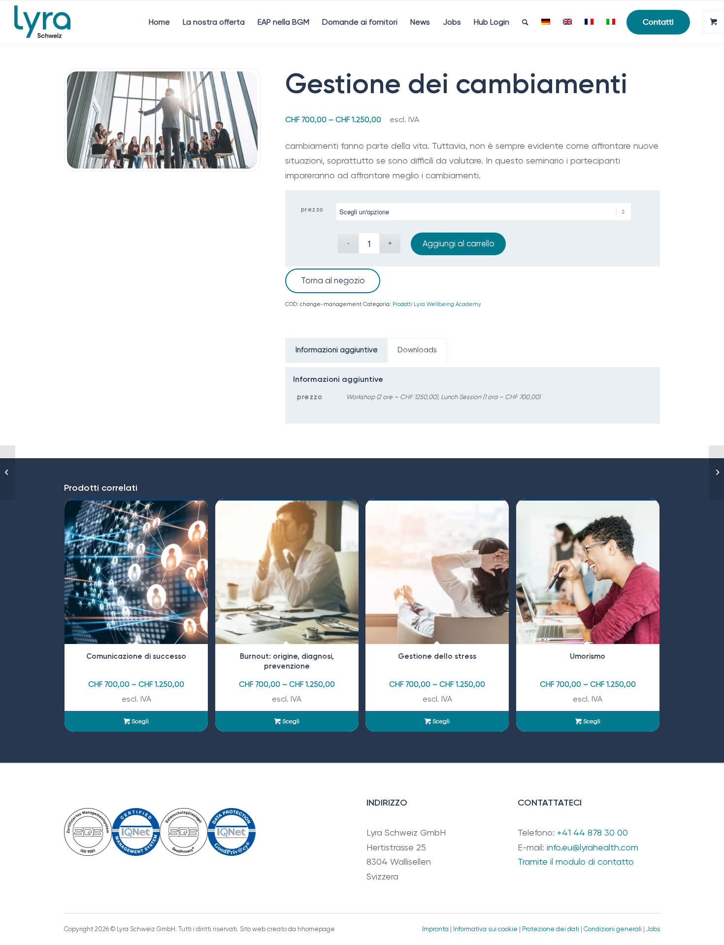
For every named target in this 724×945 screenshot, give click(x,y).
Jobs (653, 929)
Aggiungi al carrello (458, 243)
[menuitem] (159, 22)
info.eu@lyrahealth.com (592, 847)
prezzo (312, 209)
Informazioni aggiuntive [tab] (337, 349)
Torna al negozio (333, 280)
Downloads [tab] (417, 349)
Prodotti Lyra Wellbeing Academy (437, 304)
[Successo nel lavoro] (716, 472)
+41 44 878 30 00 (592, 832)
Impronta (435, 929)
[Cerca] (525, 22)
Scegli (139, 721)
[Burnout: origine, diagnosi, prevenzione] (7, 472)
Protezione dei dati (550, 929)
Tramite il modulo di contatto (576, 861)
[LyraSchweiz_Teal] (42, 22)
